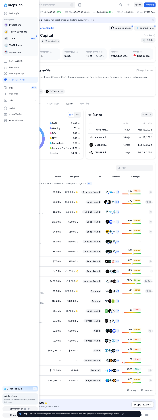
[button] (85, 12)
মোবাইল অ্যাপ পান (16, 408)
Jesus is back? (123, 28)
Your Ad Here (147, 28)
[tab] (71, 114)
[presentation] (54, 91)
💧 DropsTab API (20, 388)
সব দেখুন (145, 114)
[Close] (153, 20)
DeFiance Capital (44, 28)
